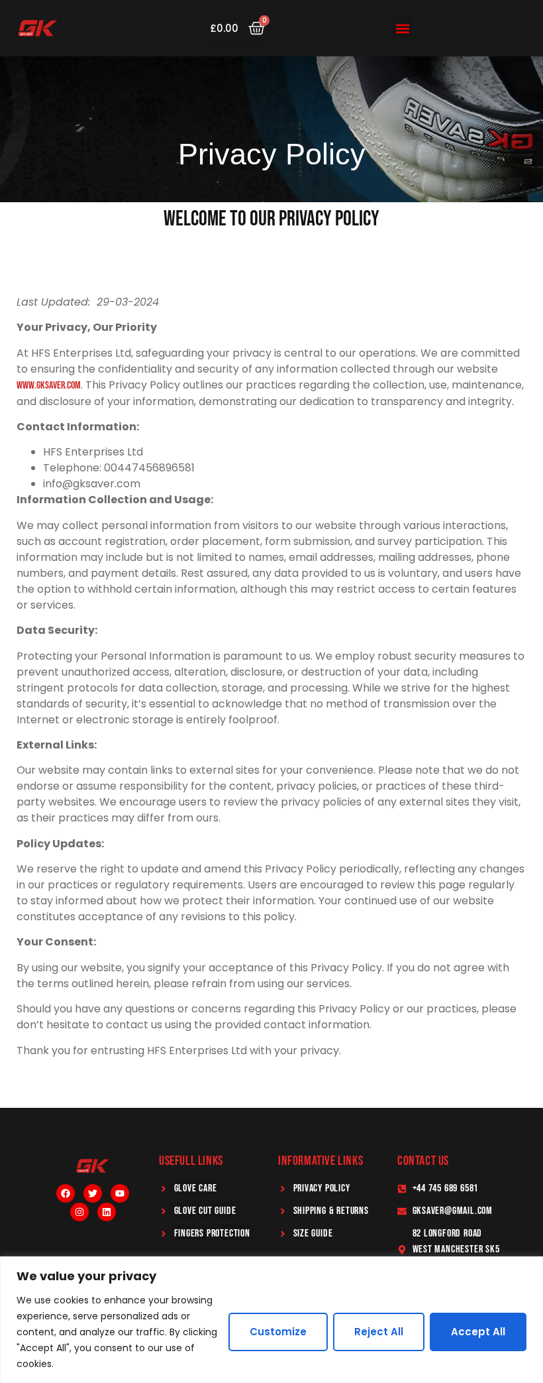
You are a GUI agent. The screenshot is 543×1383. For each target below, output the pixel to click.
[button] (402, 28)
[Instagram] (79, 1212)
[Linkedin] (106, 1212)
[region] (271, 1319)
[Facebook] (65, 1193)
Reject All (378, 1332)
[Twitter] (92, 1193)
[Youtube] (120, 1193)
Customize (278, 1332)
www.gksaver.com (49, 385)
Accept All (478, 1332)
